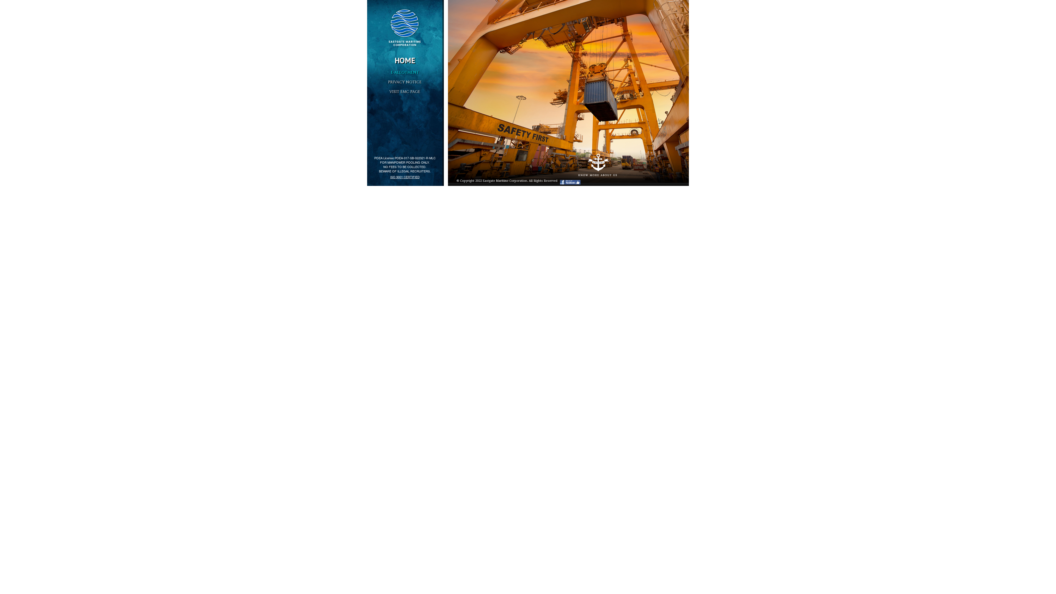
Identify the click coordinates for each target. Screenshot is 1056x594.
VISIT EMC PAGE (404, 91)
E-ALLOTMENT (405, 72)
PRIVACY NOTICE (405, 82)
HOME (405, 60)
